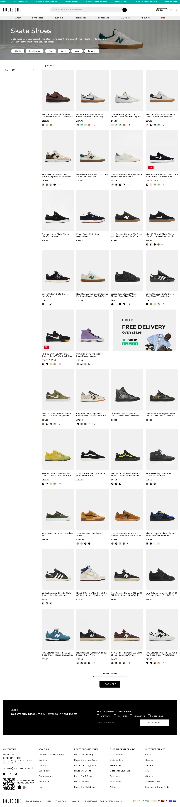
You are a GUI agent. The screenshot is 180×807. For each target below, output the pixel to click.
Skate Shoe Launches (120, 771)
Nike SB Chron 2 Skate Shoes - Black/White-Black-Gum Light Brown (160, 235)
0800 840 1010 (12, 758)
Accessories (80, 18)
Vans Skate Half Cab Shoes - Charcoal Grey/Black (159, 474)
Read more (49, 42)
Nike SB (18, 51)
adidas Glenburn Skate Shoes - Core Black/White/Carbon (160, 295)
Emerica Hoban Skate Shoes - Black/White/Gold (56, 235)
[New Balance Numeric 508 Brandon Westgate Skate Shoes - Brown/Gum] (127, 509)
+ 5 (128, 304)
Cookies (48, 801)
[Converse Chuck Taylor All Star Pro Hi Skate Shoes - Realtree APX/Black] (127, 389)
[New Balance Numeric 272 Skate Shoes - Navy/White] (92, 629)
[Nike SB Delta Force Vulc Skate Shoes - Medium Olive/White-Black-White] (58, 389)
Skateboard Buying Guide (157, 787)
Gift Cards (149, 776)
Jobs (41, 787)
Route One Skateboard (85, 787)
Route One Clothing (83, 755)
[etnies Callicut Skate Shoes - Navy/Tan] (58, 270)
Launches (125, 18)
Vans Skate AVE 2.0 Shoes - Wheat (89, 534)
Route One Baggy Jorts (85, 765)
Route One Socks (82, 782)
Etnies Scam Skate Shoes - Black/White (89, 235)
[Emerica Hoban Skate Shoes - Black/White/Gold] (58, 210)
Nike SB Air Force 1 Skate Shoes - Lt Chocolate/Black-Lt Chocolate (57, 116)
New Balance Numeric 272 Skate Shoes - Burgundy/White (126, 654)
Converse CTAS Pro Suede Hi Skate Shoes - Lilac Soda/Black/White (90, 355)
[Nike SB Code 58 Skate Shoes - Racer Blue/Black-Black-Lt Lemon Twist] (162, 509)
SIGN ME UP (154, 722)
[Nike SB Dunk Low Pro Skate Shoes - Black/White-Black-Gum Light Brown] (58, 330)
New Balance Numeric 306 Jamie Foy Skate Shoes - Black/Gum (127, 235)
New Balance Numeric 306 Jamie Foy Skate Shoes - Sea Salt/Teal (92, 295)
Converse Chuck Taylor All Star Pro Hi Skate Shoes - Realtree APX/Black (125, 415)
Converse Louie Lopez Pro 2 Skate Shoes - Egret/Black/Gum (91, 415)
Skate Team (44, 782)
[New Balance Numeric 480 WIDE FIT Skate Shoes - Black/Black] (162, 569)
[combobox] (88, 9)
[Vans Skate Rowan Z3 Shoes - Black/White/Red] (92, 449)
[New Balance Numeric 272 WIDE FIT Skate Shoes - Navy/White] (127, 569)
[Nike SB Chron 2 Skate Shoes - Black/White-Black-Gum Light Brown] (162, 210)
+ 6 (58, 184)
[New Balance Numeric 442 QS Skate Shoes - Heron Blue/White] (58, 629)
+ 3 (162, 125)
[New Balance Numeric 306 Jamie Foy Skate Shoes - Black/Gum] (127, 210)
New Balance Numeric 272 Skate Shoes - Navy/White (92, 654)
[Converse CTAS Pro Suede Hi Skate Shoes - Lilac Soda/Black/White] (92, 330)
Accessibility (75, 801)
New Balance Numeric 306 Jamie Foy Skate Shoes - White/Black (161, 654)
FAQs (147, 771)
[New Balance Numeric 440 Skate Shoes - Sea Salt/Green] (127, 150)
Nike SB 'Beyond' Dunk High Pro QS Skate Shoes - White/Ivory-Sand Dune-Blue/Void (92, 594)
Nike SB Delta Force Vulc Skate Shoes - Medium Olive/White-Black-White (56, 415)
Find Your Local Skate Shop (51, 755)
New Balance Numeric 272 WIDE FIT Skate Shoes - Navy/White (127, 594)
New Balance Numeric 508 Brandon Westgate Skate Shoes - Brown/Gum (127, 534)
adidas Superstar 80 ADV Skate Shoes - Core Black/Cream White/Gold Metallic (56, 594)
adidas (63, 51)
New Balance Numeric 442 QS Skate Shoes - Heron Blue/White (57, 654)
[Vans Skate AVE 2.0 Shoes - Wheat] (92, 509)
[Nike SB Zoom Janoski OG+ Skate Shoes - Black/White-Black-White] (162, 150)
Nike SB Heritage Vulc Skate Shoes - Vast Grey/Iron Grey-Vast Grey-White (126, 116)
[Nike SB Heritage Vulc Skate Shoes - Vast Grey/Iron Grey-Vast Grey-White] (127, 90)
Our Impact (44, 765)
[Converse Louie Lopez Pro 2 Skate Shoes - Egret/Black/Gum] (92, 389)
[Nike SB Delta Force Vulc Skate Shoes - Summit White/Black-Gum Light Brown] (162, 90)
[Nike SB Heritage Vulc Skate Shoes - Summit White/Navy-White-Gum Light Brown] (92, 90)
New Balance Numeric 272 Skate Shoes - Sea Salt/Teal (92, 175)
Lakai (77, 51)
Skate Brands (116, 782)
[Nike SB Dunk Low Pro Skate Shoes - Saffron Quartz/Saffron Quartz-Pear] (58, 449)
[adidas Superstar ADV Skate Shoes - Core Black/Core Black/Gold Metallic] (127, 270)
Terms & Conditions (33, 801)
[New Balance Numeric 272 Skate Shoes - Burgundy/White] (127, 629)
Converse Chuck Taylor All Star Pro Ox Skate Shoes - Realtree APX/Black (160, 415)
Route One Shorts (82, 771)
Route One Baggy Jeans (85, 760)
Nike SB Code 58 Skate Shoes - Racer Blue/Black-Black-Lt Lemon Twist (160, 534)
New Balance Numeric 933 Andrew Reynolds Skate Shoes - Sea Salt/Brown (57, 175)
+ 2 (93, 125)
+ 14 (59, 364)
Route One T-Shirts (83, 776)
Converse (92, 51)
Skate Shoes (37, 18)
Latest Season (116, 755)
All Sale (113, 787)
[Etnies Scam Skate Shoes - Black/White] (92, 210)
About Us (145, 18)
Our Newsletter (46, 776)
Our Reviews (44, 771)
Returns (149, 760)
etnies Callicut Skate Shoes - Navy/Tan (55, 295)
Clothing (59, 18)
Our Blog (43, 760)
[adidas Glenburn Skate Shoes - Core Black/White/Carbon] (162, 270)
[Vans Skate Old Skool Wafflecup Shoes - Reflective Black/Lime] (127, 449)
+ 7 (162, 244)
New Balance (34, 51)
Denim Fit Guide (152, 782)
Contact (149, 755)
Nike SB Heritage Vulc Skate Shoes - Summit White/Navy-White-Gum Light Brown (90, 116)
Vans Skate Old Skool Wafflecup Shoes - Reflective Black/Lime (126, 474)
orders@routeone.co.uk (18, 768)
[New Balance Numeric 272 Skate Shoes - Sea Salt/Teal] (92, 150)
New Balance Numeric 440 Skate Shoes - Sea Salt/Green (126, 175)
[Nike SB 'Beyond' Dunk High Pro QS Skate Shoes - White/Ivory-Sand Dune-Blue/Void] (92, 569)
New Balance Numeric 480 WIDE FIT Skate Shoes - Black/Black (161, 594)
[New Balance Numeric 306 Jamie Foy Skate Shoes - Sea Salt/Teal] (92, 270)
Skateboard (103, 18)
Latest (18, 18)
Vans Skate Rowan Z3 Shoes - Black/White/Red (90, 474)
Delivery (149, 765)
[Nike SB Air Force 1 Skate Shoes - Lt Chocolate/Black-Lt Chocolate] (58, 90)
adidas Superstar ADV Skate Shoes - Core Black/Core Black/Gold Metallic (124, 295)
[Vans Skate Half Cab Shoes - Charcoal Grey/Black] (162, 449)
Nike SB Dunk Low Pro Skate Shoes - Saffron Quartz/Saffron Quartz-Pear (56, 474)
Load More (110, 684)
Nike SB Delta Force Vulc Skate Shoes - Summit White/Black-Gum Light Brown (160, 116)
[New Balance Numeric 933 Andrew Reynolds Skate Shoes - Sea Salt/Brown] (58, 150)
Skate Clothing (116, 760)
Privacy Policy (61, 801)
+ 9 (162, 184)
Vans (50, 51)
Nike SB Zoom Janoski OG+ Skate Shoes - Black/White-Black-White (162, 175)
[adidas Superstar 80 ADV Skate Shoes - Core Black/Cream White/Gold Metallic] (58, 569)
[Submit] (124, 10)
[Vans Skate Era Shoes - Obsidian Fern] (58, 509)
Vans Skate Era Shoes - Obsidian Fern (57, 534)
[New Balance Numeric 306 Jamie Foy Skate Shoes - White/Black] (162, 629)
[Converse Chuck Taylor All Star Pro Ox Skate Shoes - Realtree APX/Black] (162, 389)
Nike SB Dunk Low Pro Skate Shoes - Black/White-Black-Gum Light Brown (57, 355)
